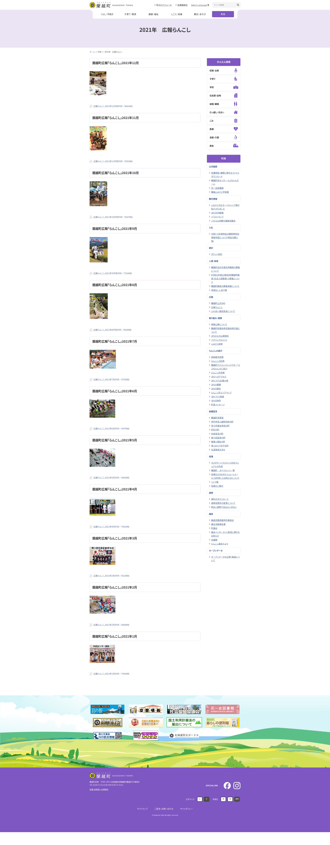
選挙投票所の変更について (223, 503)
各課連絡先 (182, 4)
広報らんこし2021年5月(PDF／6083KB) (111, 477)
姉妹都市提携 (217, 357)
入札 (211, 227)
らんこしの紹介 (215, 350)
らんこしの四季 (218, 361)
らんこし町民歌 (218, 372)
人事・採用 (213, 261)
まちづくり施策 (217, 396)
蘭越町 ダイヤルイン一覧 (223, 470)
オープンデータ (215, 550)
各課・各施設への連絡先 (99, 789)
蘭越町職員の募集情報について (225, 286)
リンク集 (214, 481)
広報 (211, 296)
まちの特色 (216, 400)
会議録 (214, 539)
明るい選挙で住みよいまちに (224, 507)
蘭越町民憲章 (217, 417)
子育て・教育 (130, 14)
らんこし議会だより (219, 543)
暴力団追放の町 (218, 437)
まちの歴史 (216, 388)
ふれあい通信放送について (223, 311)
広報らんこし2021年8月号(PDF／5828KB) (112, 329)
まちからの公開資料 (220, 335)
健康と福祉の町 (218, 441)
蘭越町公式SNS (218, 303)
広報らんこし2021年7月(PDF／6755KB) (111, 379)
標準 (237, 799)
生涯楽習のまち (218, 449)
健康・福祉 (153, 14)
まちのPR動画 (217, 212)
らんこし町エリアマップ (221, 392)
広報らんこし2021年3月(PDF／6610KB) (111, 575)
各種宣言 (213, 411)
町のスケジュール (164, 4)
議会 (211, 513)
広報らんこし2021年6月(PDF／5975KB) (111, 428)
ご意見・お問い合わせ (163, 808)
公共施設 (213, 166)
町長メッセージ (218, 404)
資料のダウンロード (220, 499)
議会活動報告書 (218, 524)
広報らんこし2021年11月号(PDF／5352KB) (113, 161)
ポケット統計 (216, 254)
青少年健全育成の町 (220, 425)
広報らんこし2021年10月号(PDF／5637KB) (113, 216)
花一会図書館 (217, 188)
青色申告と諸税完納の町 (222, 421)
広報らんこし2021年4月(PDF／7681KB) (111, 526)
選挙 (211, 492)
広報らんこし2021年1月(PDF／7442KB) (111, 673)
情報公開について (219, 324)
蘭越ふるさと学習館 (220, 192)
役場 (211, 456)
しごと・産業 (176, 14)
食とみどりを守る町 (220, 445)
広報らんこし (217, 307)
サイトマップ (142, 808)
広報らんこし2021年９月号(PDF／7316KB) (112, 273)
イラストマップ (217, 216)
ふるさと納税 (217, 343)
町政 (223, 14)
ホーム (92, 51)
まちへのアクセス (218, 376)
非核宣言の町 (217, 433)
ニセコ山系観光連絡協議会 (223, 220)
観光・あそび (200, 14)
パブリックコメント (219, 339)
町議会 (214, 528)
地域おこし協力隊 (219, 290)
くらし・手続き (107, 14)
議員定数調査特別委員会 (222, 520)
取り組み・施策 (215, 318)
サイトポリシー (186, 808)
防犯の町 (215, 429)
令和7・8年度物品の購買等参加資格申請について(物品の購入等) (225, 237)
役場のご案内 (217, 485)
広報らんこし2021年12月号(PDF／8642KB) (113, 106)
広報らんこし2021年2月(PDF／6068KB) (111, 624)
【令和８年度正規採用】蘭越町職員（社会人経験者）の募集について (225, 278)
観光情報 (213, 198)
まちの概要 (216, 384)
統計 (211, 247)
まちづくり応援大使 (219, 380)
